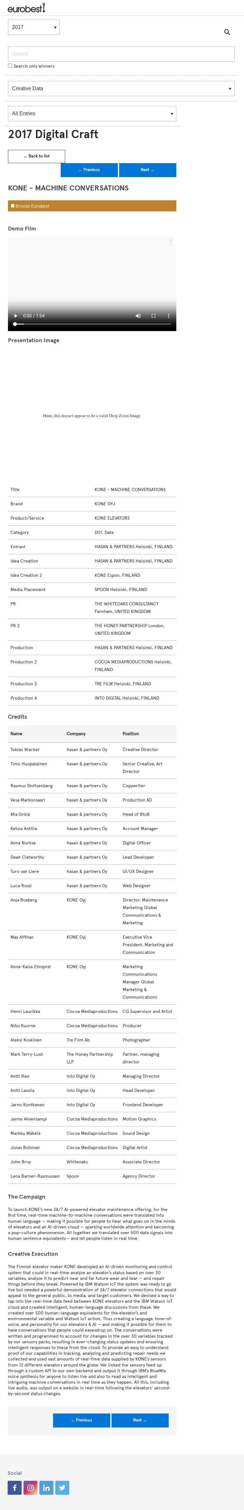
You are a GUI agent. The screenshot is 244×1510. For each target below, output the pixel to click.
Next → (147, 169)
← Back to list (37, 156)
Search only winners (34, 66)
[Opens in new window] (15, 1488)
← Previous (89, 169)
